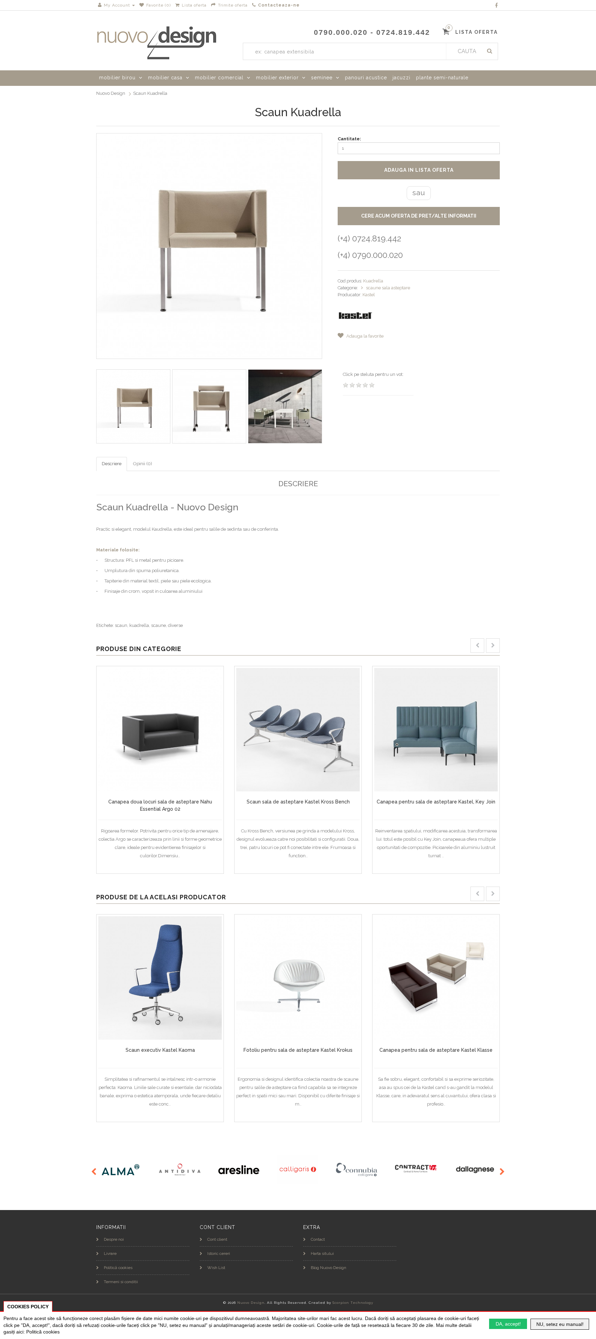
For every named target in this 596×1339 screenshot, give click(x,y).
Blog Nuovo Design (328, 1267)
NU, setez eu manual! (560, 1324)
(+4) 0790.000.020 (370, 255)
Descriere (111, 463)
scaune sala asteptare (388, 287)
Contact (318, 1239)
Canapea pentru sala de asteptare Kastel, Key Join (436, 802)
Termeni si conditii (121, 1281)
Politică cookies (118, 1267)
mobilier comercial (219, 77)
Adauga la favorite (364, 336)
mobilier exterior (277, 77)
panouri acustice (366, 77)
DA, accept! (508, 1324)
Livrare (110, 1253)
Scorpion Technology (352, 1303)
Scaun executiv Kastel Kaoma (160, 1050)
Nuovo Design (110, 93)
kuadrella (139, 625)
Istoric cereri (218, 1253)
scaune (158, 625)
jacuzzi (401, 77)
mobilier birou (117, 77)
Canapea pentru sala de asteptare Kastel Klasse (436, 1050)
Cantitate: (349, 138)
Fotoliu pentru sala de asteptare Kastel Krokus (298, 1050)
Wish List (216, 1267)
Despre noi (114, 1239)
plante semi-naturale (442, 77)
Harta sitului (322, 1253)
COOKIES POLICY (28, 1306)
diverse (175, 625)
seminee (321, 77)
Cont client (217, 1239)
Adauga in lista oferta (419, 170)
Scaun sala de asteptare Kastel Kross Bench (298, 802)
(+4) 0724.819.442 (369, 238)
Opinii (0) (142, 463)
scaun (121, 625)
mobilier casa (165, 77)
